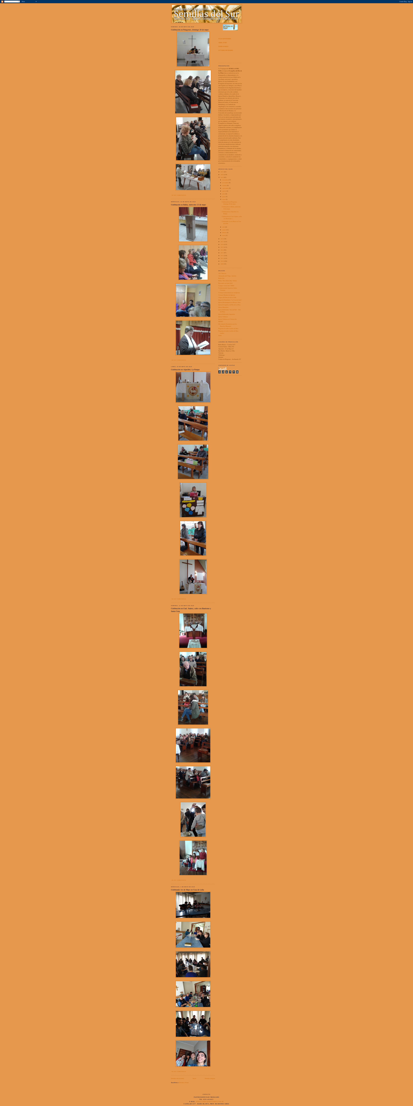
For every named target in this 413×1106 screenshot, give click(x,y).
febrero (224, 233)
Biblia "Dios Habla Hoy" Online (227, 281)
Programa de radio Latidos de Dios (228, 328)
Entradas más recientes (177, 1078)
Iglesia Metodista (223, 307)
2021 (222, 172)
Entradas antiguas (210, 1078)
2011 (222, 258)
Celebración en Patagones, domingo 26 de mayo (190, 29)
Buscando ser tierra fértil (225, 283)
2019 (222, 177)
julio (223, 194)
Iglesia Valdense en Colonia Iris (227, 319)
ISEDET (220, 321)
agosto (224, 191)
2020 (222, 175)
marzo (224, 230)
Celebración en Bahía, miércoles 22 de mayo (188, 204)
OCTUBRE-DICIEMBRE (225, 50)
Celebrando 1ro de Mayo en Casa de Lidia (187, 889)
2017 (222, 242)
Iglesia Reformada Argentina (226, 314)
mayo (224, 199)
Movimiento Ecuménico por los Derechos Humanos (227, 325)
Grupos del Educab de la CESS (227, 297)
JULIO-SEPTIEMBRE (224, 39)
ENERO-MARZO (223, 46)
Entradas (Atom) (184, 1082)
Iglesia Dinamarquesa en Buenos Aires (229, 302)
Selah (220, 335)
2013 (222, 253)
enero (224, 235)
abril (223, 227)
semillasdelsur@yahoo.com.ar (210, 1101)
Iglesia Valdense (223, 317)
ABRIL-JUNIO (222, 43)
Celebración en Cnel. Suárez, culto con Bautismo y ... (232, 217)
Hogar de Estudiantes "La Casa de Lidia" (230, 300)
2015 (222, 247)
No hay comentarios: (179, 195)
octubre (224, 185)
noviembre (225, 183)
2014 (222, 250)
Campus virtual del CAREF (226, 286)
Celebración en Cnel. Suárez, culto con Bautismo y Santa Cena (191, 609)
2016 (222, 244)
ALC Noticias (222, 273)
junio (224, 197)
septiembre (225, 188)
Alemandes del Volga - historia (227, 276)
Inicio (194, 1078)
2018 (222, 239)
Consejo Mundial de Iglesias (226, 295)
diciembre (225, 180)
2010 (222, 261)
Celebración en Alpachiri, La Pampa (185, 369)
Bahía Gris (221, 278)
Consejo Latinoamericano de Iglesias (229, 293)
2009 (222, 264)
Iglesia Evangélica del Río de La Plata (229, 305)
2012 (222, 255)
